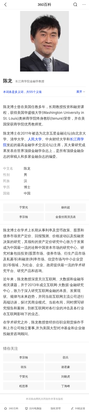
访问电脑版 (35, 408)
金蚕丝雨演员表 (65, 217)
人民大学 (35, 139)
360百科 (44, 4)
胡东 (23, 367)
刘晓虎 (65, 376)
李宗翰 (23, 217)
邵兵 (66, 357)
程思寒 (23, 386)
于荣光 (23, 207)
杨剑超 (65, 207)
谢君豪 (65, 367)
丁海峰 (65, 386)
